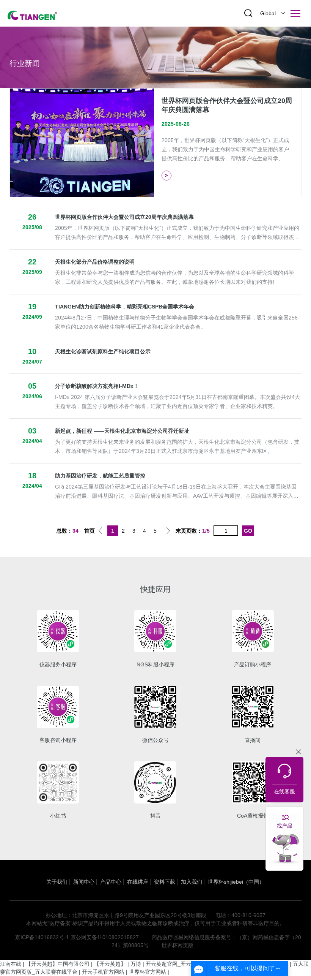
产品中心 (110, 882)
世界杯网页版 (177, 945)
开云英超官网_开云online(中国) (183, 964)
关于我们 (57, 882)
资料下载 (164, 882)
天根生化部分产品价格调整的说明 (95, 262)
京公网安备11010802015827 (105, 937)
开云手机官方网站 (103, 972)
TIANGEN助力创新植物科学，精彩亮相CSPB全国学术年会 (124, 307)
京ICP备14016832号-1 (42, 937)
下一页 (168, 530)
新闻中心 (83, 882)
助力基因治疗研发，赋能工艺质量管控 (100, 476)
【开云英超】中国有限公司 (58, 964)
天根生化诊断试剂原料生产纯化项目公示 (103, 351)
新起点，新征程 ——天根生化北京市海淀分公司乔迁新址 (122, 431)
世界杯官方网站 (147, 972)
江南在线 (10, 964)
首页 (89, 531)
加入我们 (191, 882)
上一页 (100, 530)
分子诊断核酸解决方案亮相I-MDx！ (97, 386)
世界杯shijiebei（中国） (236, 882)
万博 (135, 964)
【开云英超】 (110, 964)
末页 (181, 531)
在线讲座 (137, 882)
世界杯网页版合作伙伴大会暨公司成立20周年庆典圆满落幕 (124, 217)
